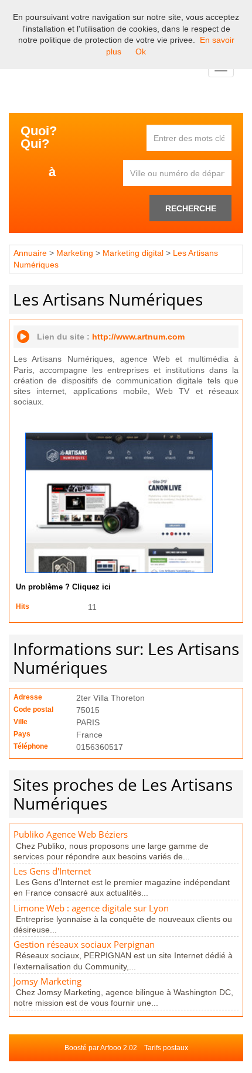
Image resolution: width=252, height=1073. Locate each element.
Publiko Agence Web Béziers (70, 834)
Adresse (27, 697)
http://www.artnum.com (138, 336)
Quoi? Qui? (39, 137)
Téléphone (30, 746)
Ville (20, 721)
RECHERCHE (190, 208)
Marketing (74, 253)
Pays (21, 734)
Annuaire (30, 253)
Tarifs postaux (166, 1048)
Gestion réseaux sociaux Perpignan (84, 944)
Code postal (33, 709)
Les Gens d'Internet (52, 871)
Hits (22, 606)
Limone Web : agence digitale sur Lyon (91, 908)
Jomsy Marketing (47, 981)
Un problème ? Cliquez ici (63, 587)
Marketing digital (133, 253)
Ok (140, 51)
